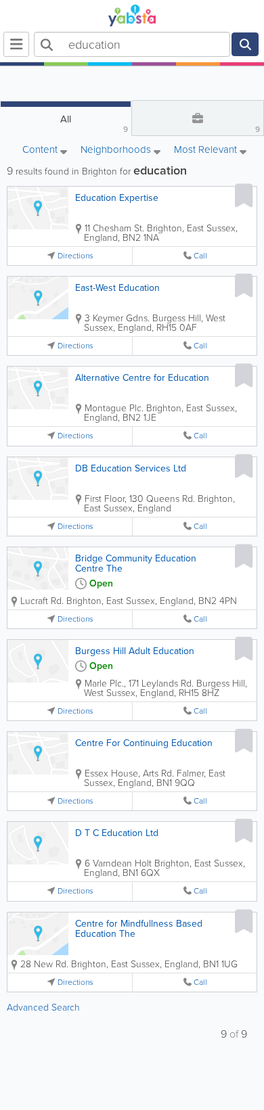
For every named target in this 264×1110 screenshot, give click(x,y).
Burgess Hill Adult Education (134, 651)
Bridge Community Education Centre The (135, 563)
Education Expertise (116, 198)
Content (41, 150)
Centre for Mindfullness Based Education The (138, 929)
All (94, 123)
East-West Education (117, 288)
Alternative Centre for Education (142, 378)
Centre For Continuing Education (144, 743)
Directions (75, 256)
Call (200, 256)
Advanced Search (43, 1007)
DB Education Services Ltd (130, 468)
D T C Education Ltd (116, 833)
